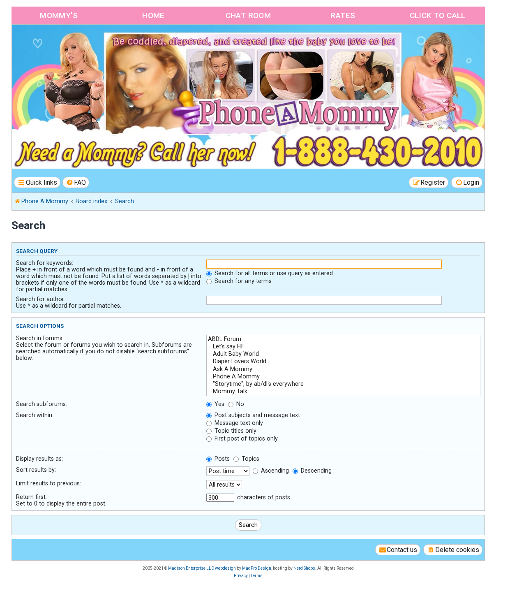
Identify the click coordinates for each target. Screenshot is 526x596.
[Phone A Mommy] (59, 42)
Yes (218, 404)
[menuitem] (76, 182)
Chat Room (248, 15)
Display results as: (39, 458)
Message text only (238, 423)
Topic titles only (234, 430)
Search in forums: (40, 338)
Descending (315, 470)
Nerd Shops (304, 568)
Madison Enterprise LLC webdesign (202, 568)
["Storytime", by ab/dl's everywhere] (343, 384)
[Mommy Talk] (343, 391)
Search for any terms (242, 281)
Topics (249, 458)
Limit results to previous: (48, 483)
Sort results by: (36, 469)
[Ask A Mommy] (343, 369)
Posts (221, 458)
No (239, 404)
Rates (342, 15)
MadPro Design (256, 568)
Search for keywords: (44, 263)
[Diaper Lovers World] (343, 361)
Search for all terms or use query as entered (273, 273)
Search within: (34, 415)
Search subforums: (41, 404)
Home (153, 15)
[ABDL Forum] (343, 339)
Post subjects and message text (256, 415)
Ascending (274, 470)
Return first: (31, 497)
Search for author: (40, 299)
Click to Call (438, 15)
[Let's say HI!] (343, 346)
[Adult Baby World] (343, 354)
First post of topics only (245, 438)
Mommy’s (59, 15)
